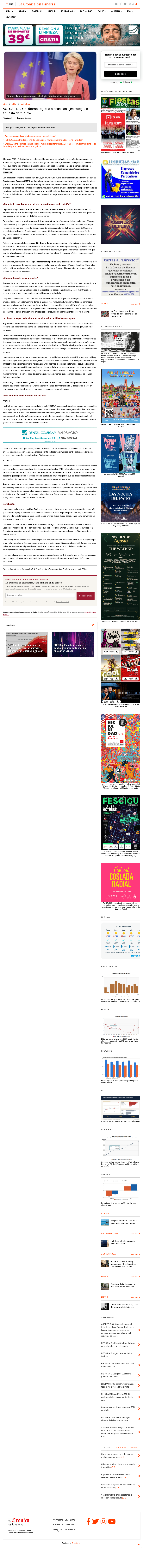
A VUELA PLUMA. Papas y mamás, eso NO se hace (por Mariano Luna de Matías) (123, 1264)
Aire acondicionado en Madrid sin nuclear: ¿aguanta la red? (30, 136)
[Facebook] (121, 4)
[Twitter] (125, 4)
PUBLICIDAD (70, 1525)
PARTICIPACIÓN (58, 1530)
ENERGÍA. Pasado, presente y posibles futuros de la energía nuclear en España (70, 648)
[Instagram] (116, 4)
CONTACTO (58, 1525)
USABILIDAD (70, 1520)
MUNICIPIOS (67, 11)
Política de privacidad (62, 602)
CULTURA (115, 11)
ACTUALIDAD (86, 11)
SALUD (101, 11)
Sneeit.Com (76, 1543)
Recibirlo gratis (85, 596)
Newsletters (70, 1529)
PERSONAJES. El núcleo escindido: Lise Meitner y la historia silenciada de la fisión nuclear (44, 140)
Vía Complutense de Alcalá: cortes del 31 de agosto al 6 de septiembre (124, 313)
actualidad (25, 104)
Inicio (10, 11)
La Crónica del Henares (36, 4)
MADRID (52, 11)
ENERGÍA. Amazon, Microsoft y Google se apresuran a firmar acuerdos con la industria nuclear (25, 648)
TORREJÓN (37, 11)
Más (129, 11)
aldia (14, 104)
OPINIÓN (105, 1213)
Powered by (114, 82)
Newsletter (11, 17)
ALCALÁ (22, 11)
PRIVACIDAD (58, 1520)
